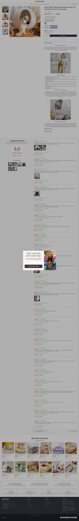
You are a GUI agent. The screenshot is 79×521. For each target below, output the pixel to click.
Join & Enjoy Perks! (33, 266)
